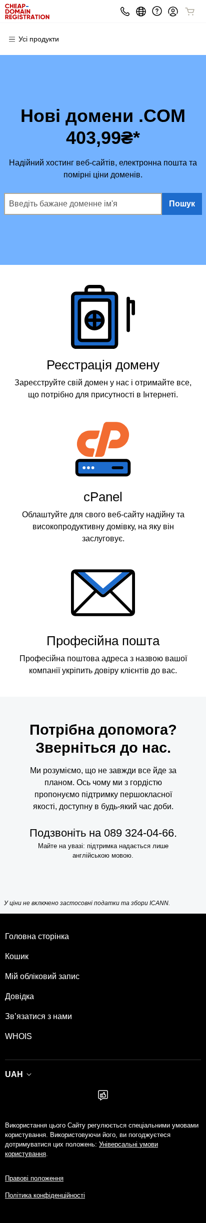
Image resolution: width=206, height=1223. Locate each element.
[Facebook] (103, 1098)
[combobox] (83, 204)
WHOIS (18, 1036)
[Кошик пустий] (190, 11)
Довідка (19, 996)
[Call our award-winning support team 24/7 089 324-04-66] (157, 11)
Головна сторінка (37, 936)
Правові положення (34, 1178)
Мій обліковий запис (42, 976)
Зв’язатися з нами (38, 1016)
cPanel (103, 497)
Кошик (16, 956)
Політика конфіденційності (45, 1195)
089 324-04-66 (139, 833)
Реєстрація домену (103, 365)
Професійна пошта (103, 641)
